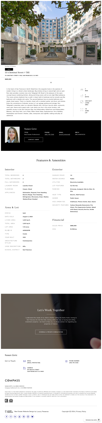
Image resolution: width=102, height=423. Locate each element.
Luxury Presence (43, 411)
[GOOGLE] (23, 416)
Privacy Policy (81, 411)
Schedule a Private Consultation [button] (51, 332)
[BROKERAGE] (28, 416)
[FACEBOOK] (6, 416)
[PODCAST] (32, 416)
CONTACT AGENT (33, 139)
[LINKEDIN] (15, 416)
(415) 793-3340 (49, 134)
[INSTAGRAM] (10, 416)
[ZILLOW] (19, 416)
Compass (58, 391)
